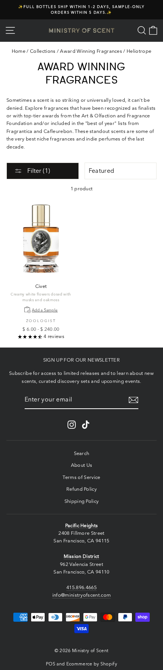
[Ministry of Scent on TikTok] (86, 424)
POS (50, 664)
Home (18, 51)
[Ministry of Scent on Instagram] (71, 424)
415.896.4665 (81, 587)
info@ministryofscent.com (81, 595)
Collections (43, 51)
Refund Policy (81, 489)
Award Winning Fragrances (91, 51)
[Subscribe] (133, 400)
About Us (81, 465)
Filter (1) (38, 170)
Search (81, 453)
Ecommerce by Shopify (91, 664)
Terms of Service (81, 477)
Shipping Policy (81, 501)
